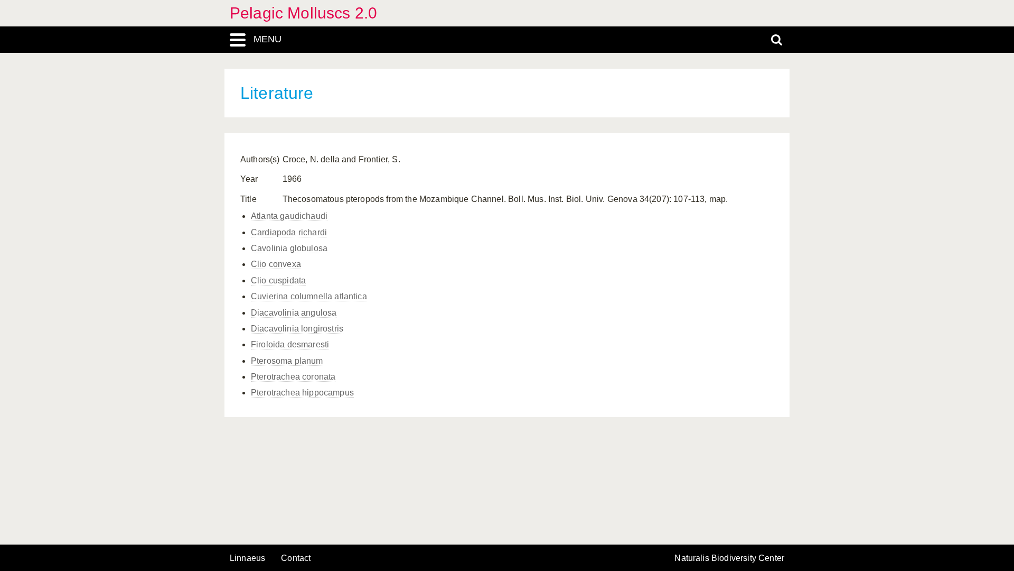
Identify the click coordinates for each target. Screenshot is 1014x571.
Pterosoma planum (287, 360)
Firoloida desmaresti (290, 344)
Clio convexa (276, 264)
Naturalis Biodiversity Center (729, 558)
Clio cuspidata (278, 280)
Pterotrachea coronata (293, 376)
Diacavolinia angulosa (293, 312)
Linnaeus (247, 558)
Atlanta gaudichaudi (289, 215)
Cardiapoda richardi (289, 232)
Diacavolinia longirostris (297, 328)
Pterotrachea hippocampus (302, 392)
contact (296, 558)
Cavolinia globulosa (289, 248)
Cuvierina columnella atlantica (309, 296)
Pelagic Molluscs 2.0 (303, 13)
